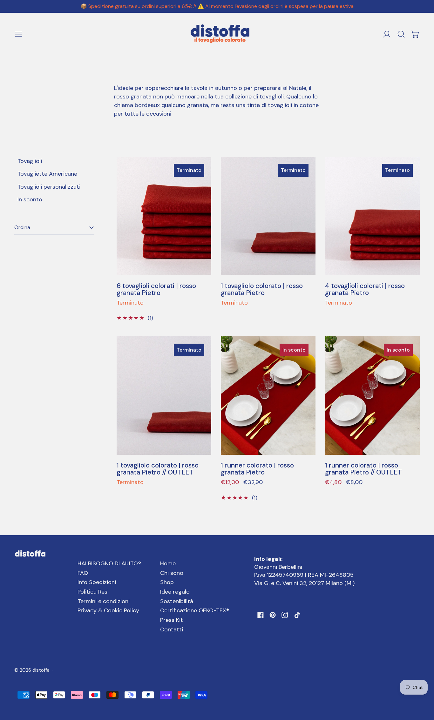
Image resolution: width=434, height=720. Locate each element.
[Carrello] (415, 34)
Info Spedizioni (97, 582)
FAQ (83, 573)
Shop (167, 582)
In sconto (29, 199)
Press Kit (171, 620)
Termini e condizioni (104, 601)
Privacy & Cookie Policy (108, 610)
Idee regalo (175, 592)
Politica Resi (93, 592)
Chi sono (171, 573)
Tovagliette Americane (47, 174)
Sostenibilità (176, 601)
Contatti (171, 629)
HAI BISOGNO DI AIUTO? (109, 563)
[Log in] (387, 34)
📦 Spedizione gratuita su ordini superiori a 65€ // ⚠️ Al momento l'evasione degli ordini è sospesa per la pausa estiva (217, 6)
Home (168, 563)
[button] (401, 34)
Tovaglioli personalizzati (48, 187)
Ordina (22, 227)
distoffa (41, 670)
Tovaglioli (29, 161)
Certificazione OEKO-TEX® (194, 610)
